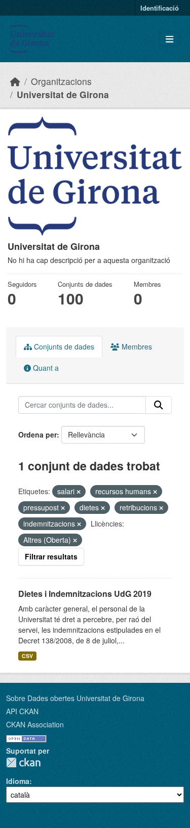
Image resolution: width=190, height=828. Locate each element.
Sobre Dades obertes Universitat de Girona (75, 698)
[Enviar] (158, 405)
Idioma (17, 781)
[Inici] (15, 81)
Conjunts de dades (63, 346)
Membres (136, 346)
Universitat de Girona (63, 94)
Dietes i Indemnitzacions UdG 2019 (84, 593)
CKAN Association (35, 724)
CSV (27, 656)
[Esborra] (79, 492)
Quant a (45, 368)
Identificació (159, 8)
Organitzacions (61, 81)
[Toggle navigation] (169, 39)
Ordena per (37, 434)
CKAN (23, 762)
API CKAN (22, 711)
